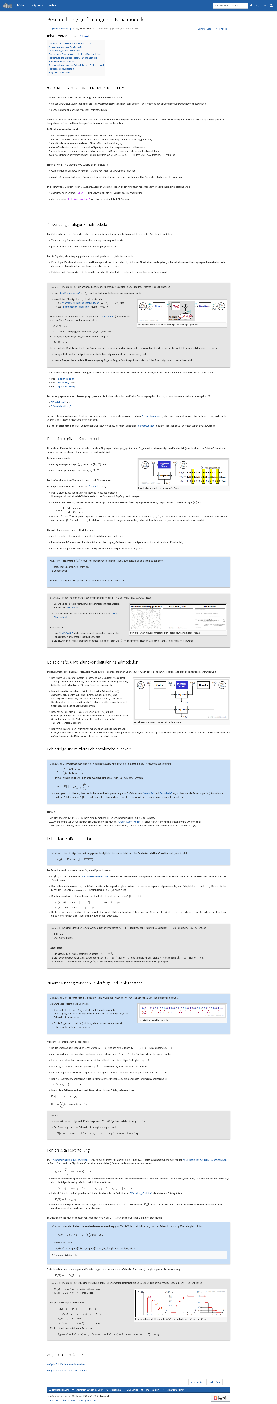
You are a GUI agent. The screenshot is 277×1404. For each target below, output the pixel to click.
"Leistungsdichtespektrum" (76, 306)
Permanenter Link (152, 1389)
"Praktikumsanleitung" (78, 199)
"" (94, 486)
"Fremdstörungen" (151, 415)
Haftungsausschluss (87, 1400)
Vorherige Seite (204, 28)
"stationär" (148, 793)
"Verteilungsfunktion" (141, 1193)
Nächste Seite (221, 28)
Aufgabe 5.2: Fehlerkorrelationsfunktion (67, 1370)
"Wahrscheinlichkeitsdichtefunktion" (80, 302)
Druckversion (132, 1389)
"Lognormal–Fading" (66, 386)
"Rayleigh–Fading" (64, 378)
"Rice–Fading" (63, 382)
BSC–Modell (72, 607)
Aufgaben (36, 5)
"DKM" (79, 192)
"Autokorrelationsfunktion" (95, 876)
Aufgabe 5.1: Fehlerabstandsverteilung (66, 1364)
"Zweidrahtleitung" (61, 406)
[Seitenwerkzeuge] (265, 5)
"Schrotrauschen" (146, 425)
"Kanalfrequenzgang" (69, 293)
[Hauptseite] (7, 6)
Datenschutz (52, 1400)
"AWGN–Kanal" (107, 316)
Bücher (21, 5)
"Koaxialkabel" (58, 402)
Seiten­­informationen (175, 1389)
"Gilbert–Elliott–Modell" (129, 821)
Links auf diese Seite (60, 1389)
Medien (52, 5)
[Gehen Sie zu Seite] (251, 6)
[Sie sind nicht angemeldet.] (271, 5)
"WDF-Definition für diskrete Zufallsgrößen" (205, 1159)
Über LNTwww (69, 1400)
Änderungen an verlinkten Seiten (89, 1389)
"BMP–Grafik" (66, 633)
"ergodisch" (166, 793)
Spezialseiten (115, 1389)
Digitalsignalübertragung (60, 28)
